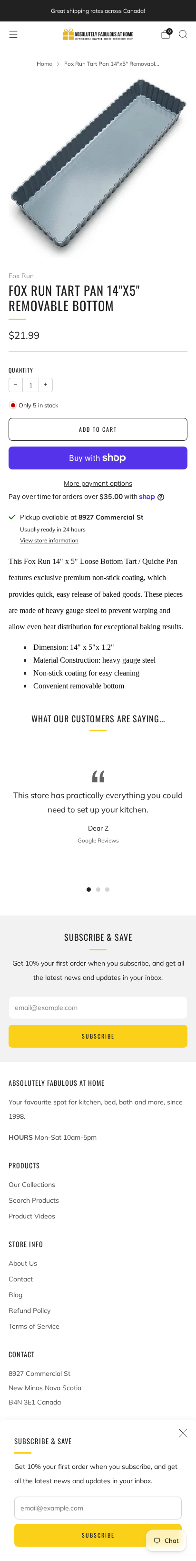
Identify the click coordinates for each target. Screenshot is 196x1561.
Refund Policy (29, 1310)
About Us (23, 1263)
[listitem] (98, 11)
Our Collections (32, 1184)
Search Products (34, 1200)
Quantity (21, 370)
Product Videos (32, 1216)
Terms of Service (34, 1326)
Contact (21, 1279)
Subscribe (98, 1535)
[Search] (182, 34)
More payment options (98, 483)
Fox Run (21, 275)
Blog (15, 1294)
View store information (49, 540)
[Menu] (13, 34)
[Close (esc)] (183, 1433)
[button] (89, 889)
